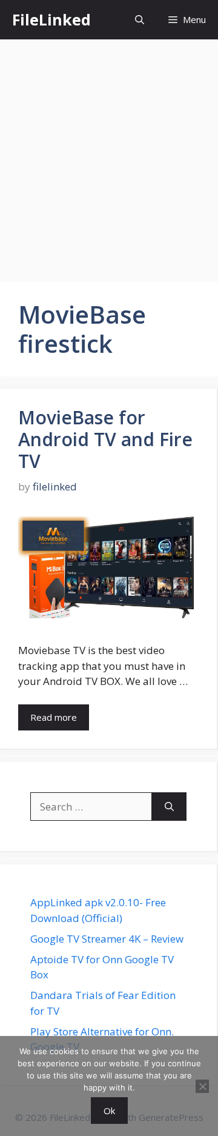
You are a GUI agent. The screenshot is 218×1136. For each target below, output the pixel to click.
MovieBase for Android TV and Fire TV (105, 439)
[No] (202, 1086)
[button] (139, 19)
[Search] (169, 806)
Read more (53, 717)
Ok (109, 1110)
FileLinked (51, 19)
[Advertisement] (109, 154)
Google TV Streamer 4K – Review (106, 939)
